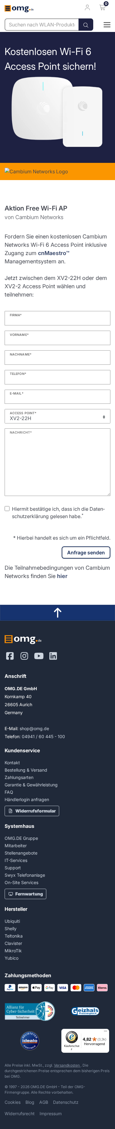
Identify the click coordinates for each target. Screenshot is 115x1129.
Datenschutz (66, 1102)
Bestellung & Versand (26, 770)
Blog (29, 1102)
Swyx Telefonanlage (25, 875)
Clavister (13, 943)
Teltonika (14, 935)
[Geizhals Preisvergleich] (85, 1011)
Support (13, 867)
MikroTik (13, 950)
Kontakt (12, 762)
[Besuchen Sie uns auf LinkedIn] (53, 656)
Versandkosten (67, 1065)
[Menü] (105, 1032)
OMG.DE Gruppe (21, 838)
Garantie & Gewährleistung (31, 784)
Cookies (13, 1102)
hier (62, 576)
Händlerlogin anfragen (27, 799)
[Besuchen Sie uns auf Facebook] (10, 656)
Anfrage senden (86, 552)
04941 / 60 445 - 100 (43, 736)
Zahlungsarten (19, 777)
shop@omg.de (34, 728)
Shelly (11, 928)
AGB (43, 1102)
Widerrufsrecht (20, 1113)
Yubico (11, 958)
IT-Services (16, 860)
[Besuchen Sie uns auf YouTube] (38, 656)
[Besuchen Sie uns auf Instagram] (24, 656)
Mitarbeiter (16, 845)
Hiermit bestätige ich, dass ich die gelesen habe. (58, 512)
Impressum (51, 1113)
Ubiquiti (12, 921)
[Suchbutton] (86, 24)
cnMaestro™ (53, 253)
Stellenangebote (21, 853)
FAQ (9, 792)
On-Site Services (21, 882)
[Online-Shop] (101, 24)
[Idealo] (30, 1041)
